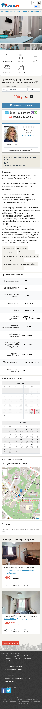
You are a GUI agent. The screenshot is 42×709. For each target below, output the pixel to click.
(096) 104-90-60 (20, 112)
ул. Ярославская (10, 570)
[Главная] (2, 11)
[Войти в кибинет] (39, 3)
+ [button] (5, 470)
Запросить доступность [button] (22, 105)
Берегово (8, 660)
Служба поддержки (13, 666)
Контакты (9, 681)
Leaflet (37, 518)
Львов (26, 656)
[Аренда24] (4, 4)
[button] (40, 17)
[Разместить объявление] (34, 3)
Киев (6, 656)
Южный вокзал (10, 573)
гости (29, 87)
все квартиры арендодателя (20, 150)
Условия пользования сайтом (17, 679)
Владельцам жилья (13, 669)
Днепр (16, 656)
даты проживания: (9, 87)
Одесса (17, 658)
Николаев (27, 658)
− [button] (5, 473)
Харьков (8, 658)
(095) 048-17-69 (23, 116)
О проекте (9, 676)
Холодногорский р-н (25, 570)
